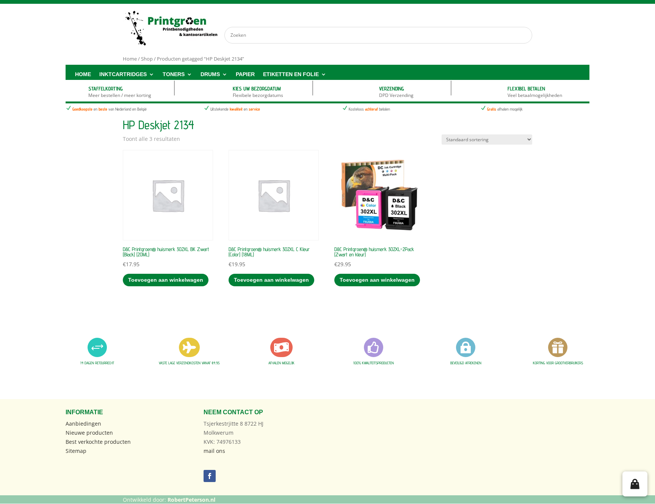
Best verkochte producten (98, 441)
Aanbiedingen (83, 423)
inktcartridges (123, 74)
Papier (245, 74)
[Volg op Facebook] (210, 476)
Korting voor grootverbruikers (558, 362)
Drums (210, 74)
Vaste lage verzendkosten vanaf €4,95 (189, 362)
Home (83, 74)
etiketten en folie (291, 74)
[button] (634, 483)
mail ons (214, 450)
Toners (174, 74)
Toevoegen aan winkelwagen (165, 280)
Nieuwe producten (89, 432)
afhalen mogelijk (281, 362)
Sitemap (76, 450)
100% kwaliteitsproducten (373, 362)
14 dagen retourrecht (97, 362)
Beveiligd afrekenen (465, 362)
